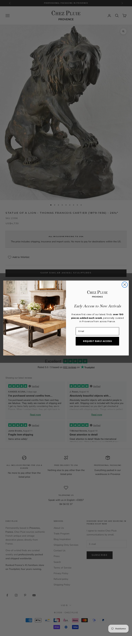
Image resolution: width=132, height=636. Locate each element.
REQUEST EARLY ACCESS (97, 341)
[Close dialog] (125, 284)
